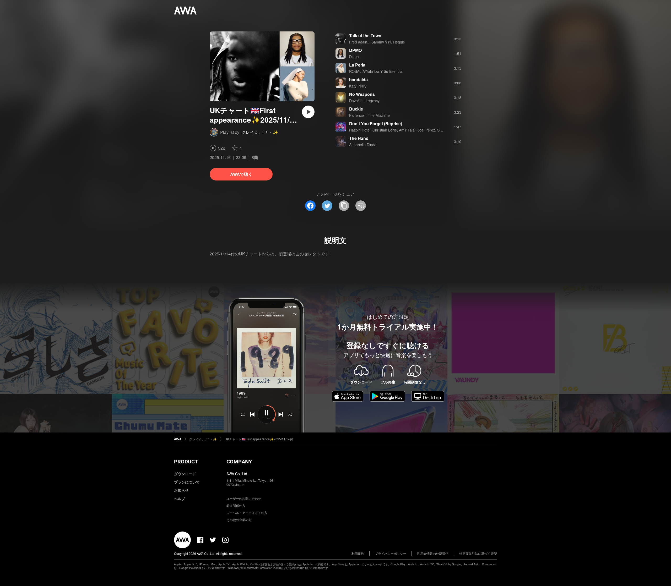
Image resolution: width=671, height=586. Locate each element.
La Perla (357, 65)
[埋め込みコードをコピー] (360, 205)
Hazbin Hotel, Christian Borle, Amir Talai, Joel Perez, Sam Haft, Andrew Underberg (417, 130)
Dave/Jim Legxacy (364, 100)
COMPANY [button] (239, 461)
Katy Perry (357, 86)
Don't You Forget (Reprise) (375, 124)
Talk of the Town (365, 35)
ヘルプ (179, 498)
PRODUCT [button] (186, 461)
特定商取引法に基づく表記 (478, 553)
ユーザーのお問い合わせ (243, 498)
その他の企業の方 (239, 519)
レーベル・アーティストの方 (246, 512)
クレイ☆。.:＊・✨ (259, 132)
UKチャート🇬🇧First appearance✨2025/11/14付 (259, 439)
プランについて (187, 482)
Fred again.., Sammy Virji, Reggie (377, 42)
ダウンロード (185, 473)
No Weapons (362, 94)
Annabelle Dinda (362, 144)
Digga (354, 56)
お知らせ (181, 490)
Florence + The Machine (369, 115)
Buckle (356, 109)
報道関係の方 (235, 505)
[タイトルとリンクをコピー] (344, 205)
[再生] (308, 112)
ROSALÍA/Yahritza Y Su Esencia (375, 71)
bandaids (358, 79)
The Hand (359, 138)
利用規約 (357, 553)
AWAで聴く (241, 174)
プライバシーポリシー (390, 553)
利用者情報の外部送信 (432, 553)
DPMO (355, 50)
